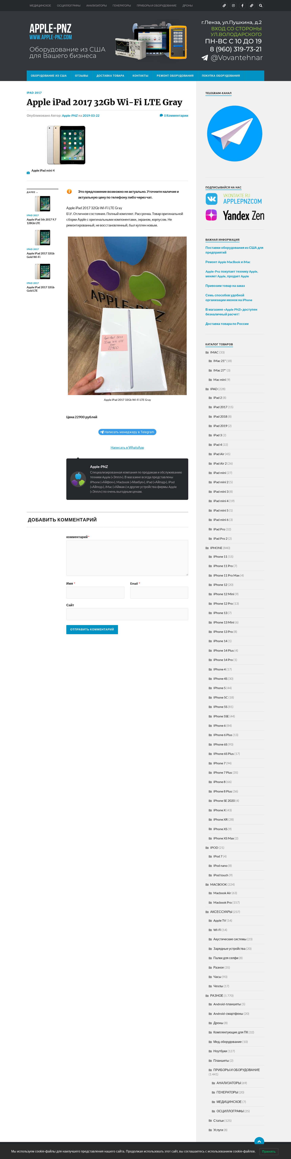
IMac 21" (219, 361)
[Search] (260, 5)
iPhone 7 (219, 763)
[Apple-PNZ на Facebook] (242, 5)
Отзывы (81, 75)
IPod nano (220, 865)
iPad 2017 (34, 92)
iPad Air (218, 454)
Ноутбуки (220, 1051)
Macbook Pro (222, 902)
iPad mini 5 (220, 510)
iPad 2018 (220, 416)
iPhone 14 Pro (223, 660)
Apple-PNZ (70, 115)
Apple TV (219, 920)
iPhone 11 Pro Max (226, 575)
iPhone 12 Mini (223, 594)
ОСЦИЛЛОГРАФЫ (68, 5)
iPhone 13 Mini (223, 622)
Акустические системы (229, 939)
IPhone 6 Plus (222, 735)
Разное (218, 967)
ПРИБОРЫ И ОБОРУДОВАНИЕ (157, 5)
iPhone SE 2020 (224, 800)
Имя (70, 583)
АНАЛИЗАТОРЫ (96, 5)
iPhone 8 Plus (222, 791)
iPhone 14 (220, 641)
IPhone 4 (219, 669)
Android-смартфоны (228, 1013)
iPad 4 (217, 444)
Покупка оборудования (221, 75)
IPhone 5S (220, 706)
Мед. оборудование (227, 1041)
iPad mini (219, 472)
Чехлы (218, 986)
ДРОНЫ (188, 5)
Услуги (218, 1130)
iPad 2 (217, 397)
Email (135, 583)
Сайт (70, 605)
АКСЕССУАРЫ (221, 912)
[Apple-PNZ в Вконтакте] (224, 5)
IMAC (214, 352)
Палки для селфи (225, 958)
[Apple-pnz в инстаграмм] (233, 5)
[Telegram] (251, 5)
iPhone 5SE (221, 716)
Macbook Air (222, 893)
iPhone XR (220, 819)
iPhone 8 (219, 782)
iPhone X (219, 810)
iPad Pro (219, 529)
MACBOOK (218, 884)
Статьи (218, 1120)
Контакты (140, 75)
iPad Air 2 (220, 463)
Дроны (218, 1023)
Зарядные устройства (229, 948)
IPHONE (216, 548)
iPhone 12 (220, 584)
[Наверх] (259, 1142)
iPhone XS (220, 829)
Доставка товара (110, 75)
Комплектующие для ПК (230, 1032)
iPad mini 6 (220, 519)
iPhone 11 (220, 556)
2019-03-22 (91, 115)
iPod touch (220, 875)
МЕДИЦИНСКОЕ (40, 5)
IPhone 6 (219, 725)
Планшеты (221, 1060)
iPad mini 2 (220, 482)
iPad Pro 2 (220, 538)
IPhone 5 (219, 688)
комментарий (77, 536)
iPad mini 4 (220, 501)
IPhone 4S (220, 678)
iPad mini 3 (220, 491)
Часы (217, 977)
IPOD (214, 847)
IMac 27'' (219, 370)
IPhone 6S (220, 744)
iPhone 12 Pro (223, 603)
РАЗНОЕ (216, 995)
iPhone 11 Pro (223, 566)
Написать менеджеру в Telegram (129, 432)
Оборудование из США (49, 75)
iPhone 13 (220, 613)
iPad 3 (217, 435)
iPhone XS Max (223, 838)
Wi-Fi (217, 930)
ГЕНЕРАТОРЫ (122, 5)
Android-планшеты (227, 1004)
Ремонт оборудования (175, 75)
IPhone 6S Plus (223, 753)
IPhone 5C (220, 697)
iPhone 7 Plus (222, 772)
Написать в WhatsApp (127, 447)
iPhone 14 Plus (223, 650)
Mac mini (219, 379)
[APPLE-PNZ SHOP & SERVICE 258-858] (145, 41)
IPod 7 (217, 856)
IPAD (214, 389)
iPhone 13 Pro (223, 631)
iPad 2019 (220, 426)
